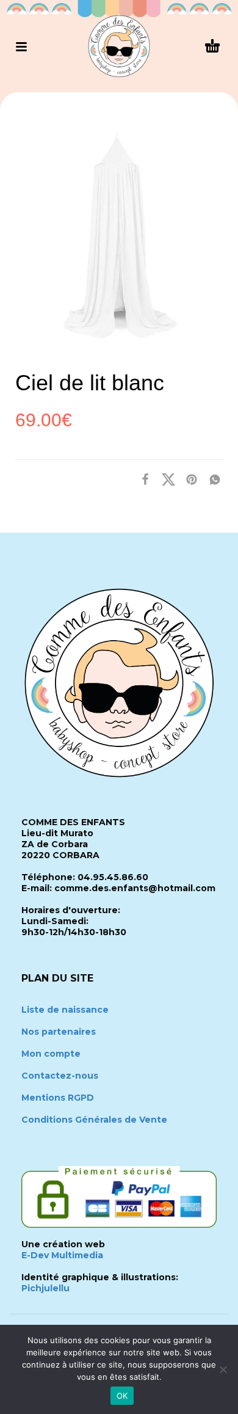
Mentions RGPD (57, 1097)
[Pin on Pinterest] (188, 478)
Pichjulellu (45, 1288)
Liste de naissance (65, 1009)
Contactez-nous (59, 1075)
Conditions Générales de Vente (94, 1119)
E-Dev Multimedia (62, 1255)
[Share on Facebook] (141, 478)
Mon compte (51, 1053)
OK (122, 1396)
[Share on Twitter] (164, 478)
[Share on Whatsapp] (211, 478)
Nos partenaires (58, 1031)
